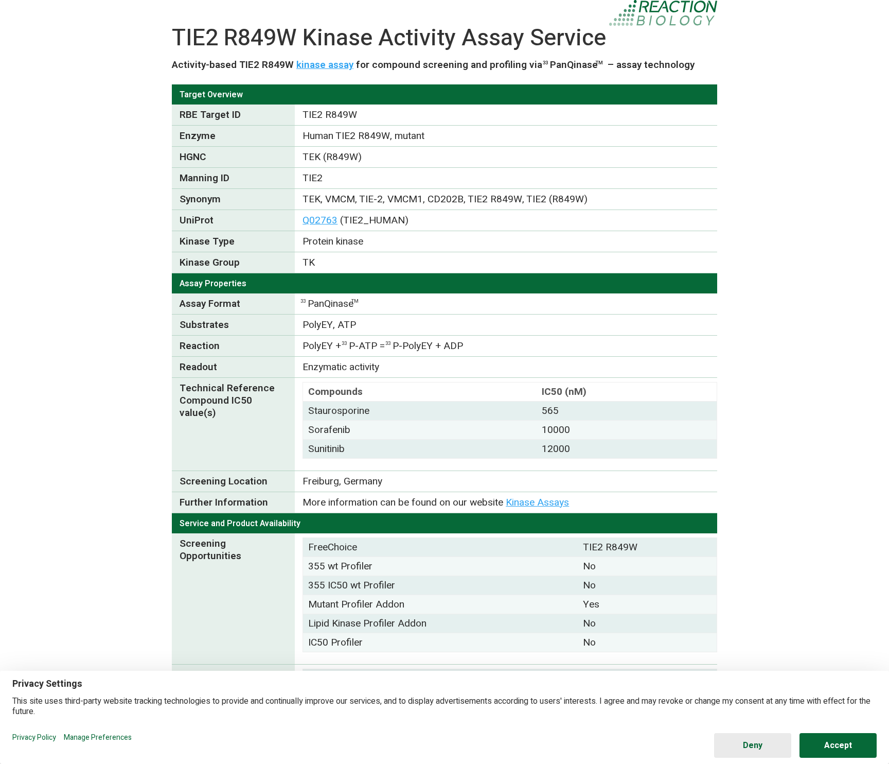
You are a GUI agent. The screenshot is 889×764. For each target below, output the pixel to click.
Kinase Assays (537, 502)
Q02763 (320, 220)
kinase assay (324, 65)
